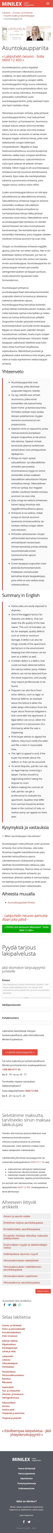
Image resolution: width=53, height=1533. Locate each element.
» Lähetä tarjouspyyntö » (19, 1052)
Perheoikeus (8, 1366)
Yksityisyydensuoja (26, 1483)
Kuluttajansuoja (9, 1347)
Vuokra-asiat (8, 1409)
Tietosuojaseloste (26, 1473)
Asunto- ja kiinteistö (23, 12)
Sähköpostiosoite (11, 1004)
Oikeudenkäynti (10, 1363)
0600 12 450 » (26, 930)
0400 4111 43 (38, 1162)
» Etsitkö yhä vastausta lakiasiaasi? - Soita (26, 927)
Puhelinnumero (10, 1017)
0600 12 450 (31, 1090)
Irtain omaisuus (9, 1335)
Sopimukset (8, 1387)
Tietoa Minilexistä (26, 1468)
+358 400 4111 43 (11, 1069)
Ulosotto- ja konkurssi (12, 1394)
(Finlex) (31, 902)
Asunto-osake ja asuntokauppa (19, 15)
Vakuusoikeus (9, 1402)
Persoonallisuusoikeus (13, 1375)
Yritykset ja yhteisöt (11, 1418)
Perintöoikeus (9, 1371)
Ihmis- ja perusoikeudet (13, 1328)
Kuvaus (6, 980)
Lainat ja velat (9, 1351)
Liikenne (6, 1359)
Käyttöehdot (26, 1478)
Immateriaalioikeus (11, 1332)
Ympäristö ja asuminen (13, 1413)
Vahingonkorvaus (10, 1397)
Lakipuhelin (7, 1356)
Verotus (6, 1406)
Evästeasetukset (26, 1488)
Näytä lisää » (43, 1291)
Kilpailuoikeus (9, 1344)
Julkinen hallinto (10, 1340)
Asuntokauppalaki (17, 902)
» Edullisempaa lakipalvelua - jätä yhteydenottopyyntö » (26, 1433)
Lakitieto (6, 12)
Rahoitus (6, 1378)
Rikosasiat (7, 1382)
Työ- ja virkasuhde (11, 1390)
